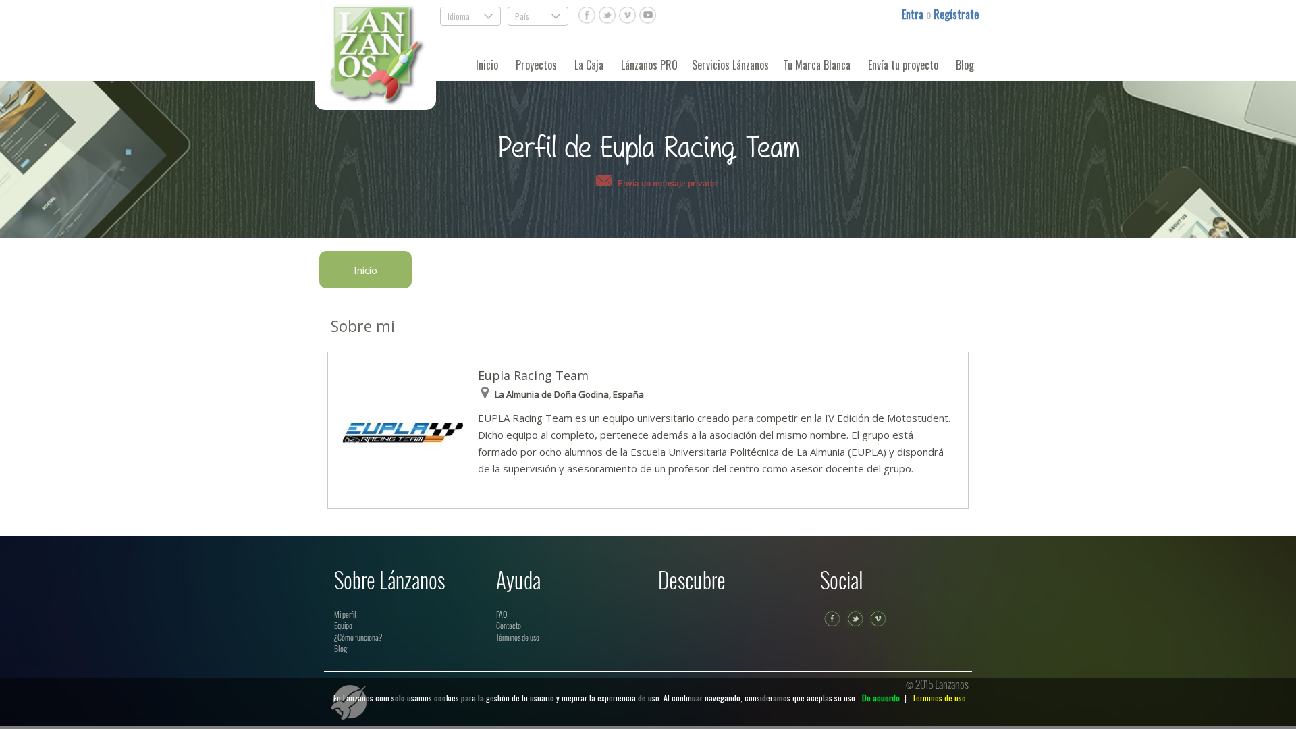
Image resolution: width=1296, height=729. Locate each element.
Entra (914, 14)
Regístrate (956, 14)
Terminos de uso (939, 697)
